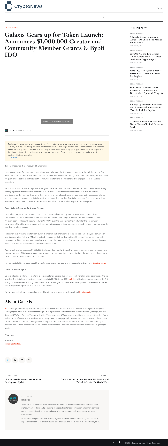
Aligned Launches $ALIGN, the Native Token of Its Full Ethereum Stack (146, 124)
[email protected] (13, 344)
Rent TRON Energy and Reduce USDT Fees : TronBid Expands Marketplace (145, 73)
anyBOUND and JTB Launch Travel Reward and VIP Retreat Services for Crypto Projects (145, 56)
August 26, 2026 (136, 80)
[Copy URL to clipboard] (29, 360)
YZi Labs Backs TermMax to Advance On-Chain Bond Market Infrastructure (146, 40)
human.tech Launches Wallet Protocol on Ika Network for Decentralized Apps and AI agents (146, 90)
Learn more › (13, 158)
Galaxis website (99, 263)
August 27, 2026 (136, 46)
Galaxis (8, 308)
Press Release (11, 27)
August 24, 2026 (136, 97)
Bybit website (85, 292)
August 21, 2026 (136, 130)
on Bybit (72, 279)
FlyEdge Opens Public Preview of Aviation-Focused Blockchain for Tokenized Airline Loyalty (146, 107)
